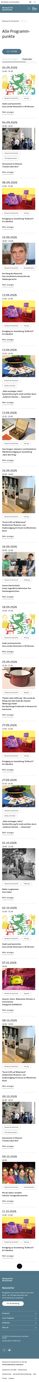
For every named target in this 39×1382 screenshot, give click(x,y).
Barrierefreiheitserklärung (22, 1374)
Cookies (11, 1378)
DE (30, 2)
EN (35, 2)
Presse (4, 1378)
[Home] (7, 9)
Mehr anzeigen (8, 112)
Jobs (34, 1374)
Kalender (27, 59)
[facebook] (4, 1350)
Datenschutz (22, 1370)
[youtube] (9, 1350)
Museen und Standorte (11, 2)
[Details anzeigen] (19, 84)
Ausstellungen (10, 59)
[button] (29, 8)
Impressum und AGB (9, 1370)
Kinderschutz (6, 1374)
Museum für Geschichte (10, 21)
